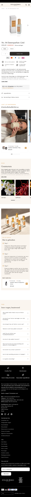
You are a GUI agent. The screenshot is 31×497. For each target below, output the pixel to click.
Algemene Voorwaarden (7, 433)
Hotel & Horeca (4, 457)
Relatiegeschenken (5, 455)
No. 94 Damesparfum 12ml (12, 8)
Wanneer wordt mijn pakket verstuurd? (12, 328)
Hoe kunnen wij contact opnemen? (12, 349)
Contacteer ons (5, 420)
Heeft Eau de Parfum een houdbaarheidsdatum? (9, 334)
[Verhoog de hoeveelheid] (7, 54)
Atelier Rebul (22, 493)
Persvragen (4, 450)
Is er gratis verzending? (9, 358)
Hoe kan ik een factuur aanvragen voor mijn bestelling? (14, 319)
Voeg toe (20, 53)
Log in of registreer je (7, 87)
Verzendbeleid (4, 424)
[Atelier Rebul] (15, 5)
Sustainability (4, 446)
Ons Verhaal (4, 444)
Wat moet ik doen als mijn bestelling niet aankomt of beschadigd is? (13, 344)
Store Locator (4, 448)
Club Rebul (3, 442)
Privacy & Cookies (5, 431)
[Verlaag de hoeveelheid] (3, 54)
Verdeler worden (5, 452)
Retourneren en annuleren (7, 429)
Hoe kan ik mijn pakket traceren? (11, 339)
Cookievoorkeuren (5, 435)
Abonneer (6, 473)
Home (3, 8)
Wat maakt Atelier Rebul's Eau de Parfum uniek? (13, 313)
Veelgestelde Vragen (6, 422)
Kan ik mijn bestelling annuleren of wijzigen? (14, 354)
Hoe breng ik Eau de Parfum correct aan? (13, 324)
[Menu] (2, 5)
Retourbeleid (4, 427)
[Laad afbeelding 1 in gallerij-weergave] (15, 24)
